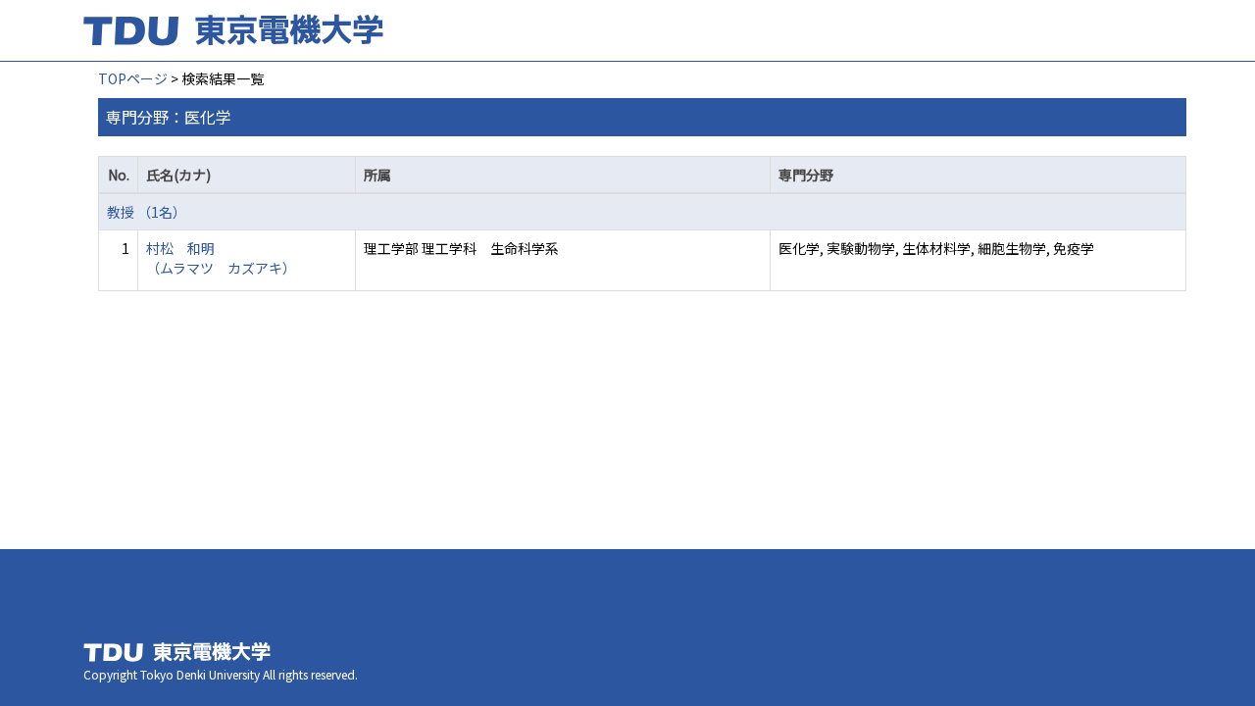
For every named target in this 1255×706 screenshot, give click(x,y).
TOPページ (133, 78)
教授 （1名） (146, 212)
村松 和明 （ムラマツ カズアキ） (221, 257)
